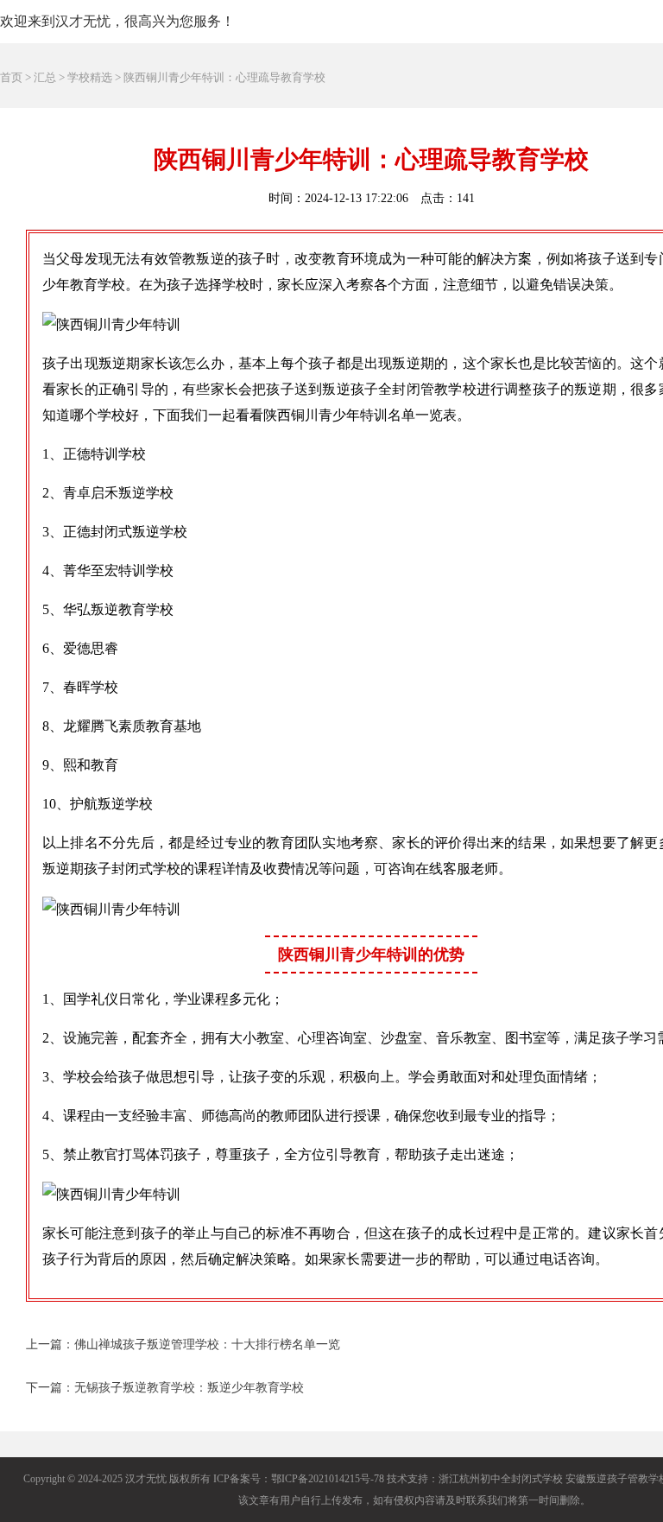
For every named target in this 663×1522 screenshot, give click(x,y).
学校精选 (89, 77)
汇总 (45, 77)
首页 (11, 77)
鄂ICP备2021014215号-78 (327, 1479)
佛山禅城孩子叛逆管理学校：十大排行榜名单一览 (207, 1344)
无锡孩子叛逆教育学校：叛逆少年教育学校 (189, 1387)
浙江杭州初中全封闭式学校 (501, 1479)
